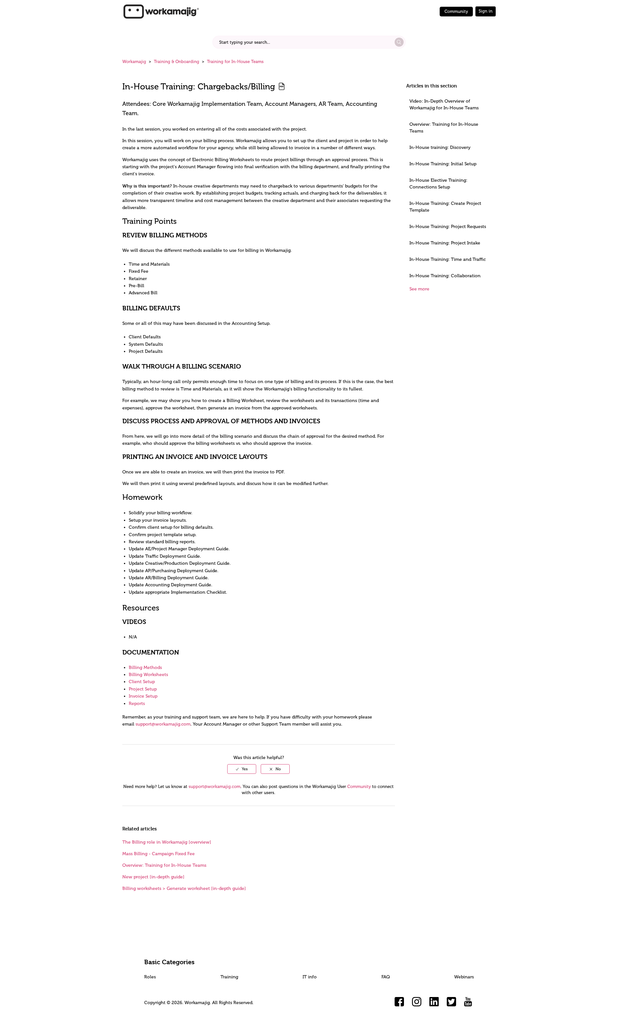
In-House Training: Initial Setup (442, 163)
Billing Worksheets (148, 674)
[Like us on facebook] (399, 1002)
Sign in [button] (485, 11)
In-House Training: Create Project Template (445, 207)
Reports (137, 703)
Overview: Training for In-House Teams (443, 127)
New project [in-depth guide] (153, 876)
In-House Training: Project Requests (447, 226)
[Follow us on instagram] (417, 1002)
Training (229, 977)
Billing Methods (145, 667)
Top (317, 1001)
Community (456, 11)
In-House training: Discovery (440, 147)
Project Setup (143, 689)
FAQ (385, 977)
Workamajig (134, 61)
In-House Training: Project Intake (444, 243)
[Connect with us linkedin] (434, 1002)
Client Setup (142, 681)
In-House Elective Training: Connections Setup (438, 183)
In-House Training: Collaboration (445, 275)
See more (419, 289)
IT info (310, 977)
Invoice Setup (143, 696)
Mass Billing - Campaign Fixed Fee (158, 853)
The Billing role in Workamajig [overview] (166, 842)
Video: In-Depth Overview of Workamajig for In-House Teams (444, 104)
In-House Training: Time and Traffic (447, 259)
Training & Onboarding (176, 61)
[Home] (161, 11)
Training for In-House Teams (235, 61)
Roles (150, 977)
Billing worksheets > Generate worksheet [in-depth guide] (184, 888)
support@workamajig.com (163, 724)
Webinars (464, 977)
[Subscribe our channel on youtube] (469, 1002)
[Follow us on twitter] (451, 1002)
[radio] (241, 769)
